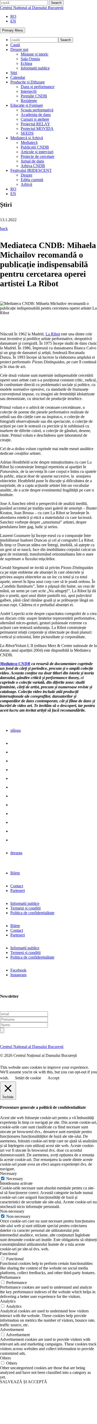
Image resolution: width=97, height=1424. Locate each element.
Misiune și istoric (34, 54)
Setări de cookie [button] (28, 1078)
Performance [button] (10, 1277)
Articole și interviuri (37, 152)
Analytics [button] (8, 1301)
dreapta (16, 853)
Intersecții (28, 91)
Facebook (18, 970)
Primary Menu (12, 30)
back (4, 228)
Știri (13, 73)
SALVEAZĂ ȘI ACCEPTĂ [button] (23, 1382)
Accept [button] (53, 1078)
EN (13, 21)
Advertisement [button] (12, 1329)
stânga (15, 730)
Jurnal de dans (32, 161)
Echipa (26, 63)
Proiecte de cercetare (37, 156)
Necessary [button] (8, 1173)
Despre (26, 175)
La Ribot (53, 334)
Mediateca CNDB (15, 663)
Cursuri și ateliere (35, 119)
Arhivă (26, 184)
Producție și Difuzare (27, 82)
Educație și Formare (26, 105)
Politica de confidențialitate (32, 913)
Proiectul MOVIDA (37, 128)
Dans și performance (37, 86)
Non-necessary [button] (12, 1211)
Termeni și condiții (25, 908)
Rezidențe (29, 100)
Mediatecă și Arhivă (26, 138)
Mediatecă (29, 142)
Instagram (18, 975)
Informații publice (35, 68)
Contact (16, 886)
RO (13, 16)
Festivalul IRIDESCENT (31, 170)
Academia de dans (36, 114)
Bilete (15, 873)
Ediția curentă (32, 180)
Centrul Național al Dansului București (31, 7)
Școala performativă (37, 110)
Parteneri (17, 890)
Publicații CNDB (35, 147)
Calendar (17, 77)
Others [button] (5, 1358)
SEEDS (27, 133)
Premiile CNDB (34, 96)
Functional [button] (8, 1253)
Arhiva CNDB (33, 166)
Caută (15, 45)
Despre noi (19, 49)
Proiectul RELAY (35, 124)
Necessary (14, 1178)
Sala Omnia (30, 59)
